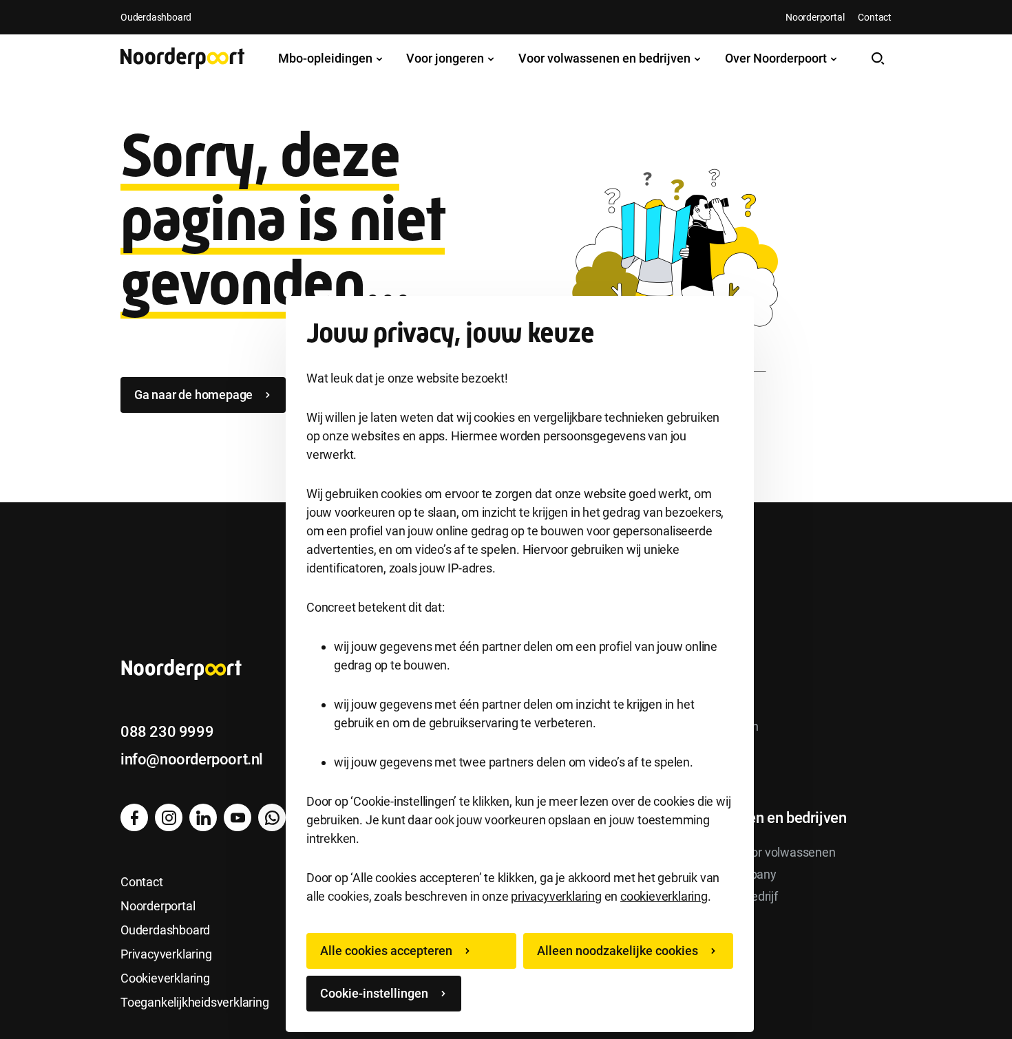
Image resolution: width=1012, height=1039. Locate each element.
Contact (875, 17)
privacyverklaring (556, 896)
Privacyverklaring (166, 954)
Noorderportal (815, 17)
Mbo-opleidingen (326, 58)
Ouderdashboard (155, 17)
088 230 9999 (166, 731)
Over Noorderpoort (777, 58)
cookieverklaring (664, 896)
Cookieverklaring (165, 978)
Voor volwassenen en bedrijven (605, 58)
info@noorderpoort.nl (191, 759)
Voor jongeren (446, 58)
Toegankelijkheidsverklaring (194, 1002)
